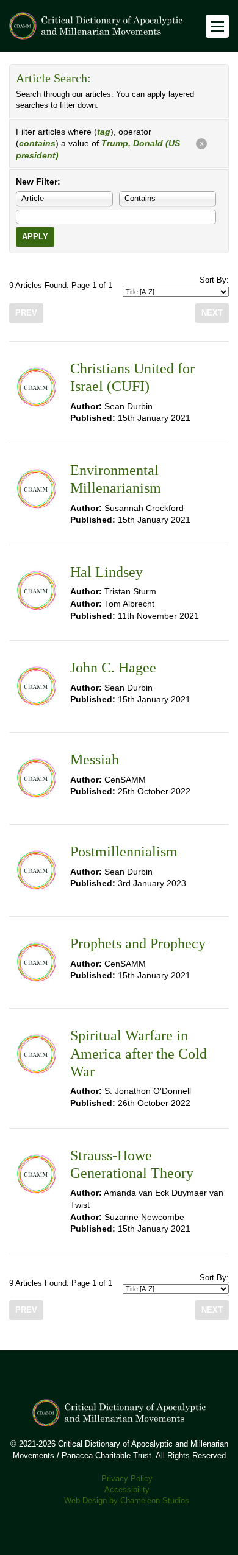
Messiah (94, 759)
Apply (35, 237)
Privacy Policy (127, 1479)
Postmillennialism (124, 851)
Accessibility (127, 1490)
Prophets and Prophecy (138, 943)
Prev (26, 313)
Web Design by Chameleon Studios (126, 1501)
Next (212, 313)
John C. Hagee (113, 667)
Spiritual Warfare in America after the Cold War (138, 1053)
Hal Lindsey (106, 572)
